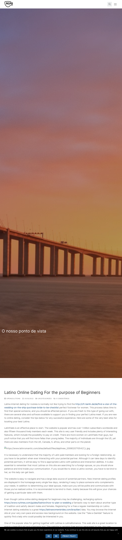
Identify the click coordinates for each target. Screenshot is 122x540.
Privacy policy (69, 536)
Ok (49, 536)
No (56, 536)
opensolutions (13, 398)
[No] (118, 534)
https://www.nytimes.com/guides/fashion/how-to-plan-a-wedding (37, 502)
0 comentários (62, 398)
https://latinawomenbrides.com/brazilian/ (60, 509)
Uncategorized (44, 398)
